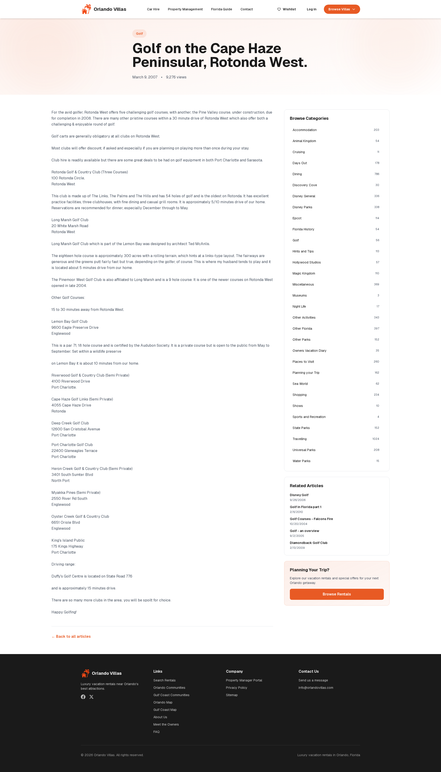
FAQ (156, 732)
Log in (312, 9)
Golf (139, 33)
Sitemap (232, 695)
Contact (246, 9)
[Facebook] (83, 697)
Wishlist (289, 9)
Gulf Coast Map (165, 710)
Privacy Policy (236, 688)
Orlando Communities (169, 688)
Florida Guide (221, 9)
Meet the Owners (166, 724)
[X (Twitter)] (91, 697)
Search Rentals (164, 680)
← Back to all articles (71, 636)
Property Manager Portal (244, 680)
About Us (160, 717)
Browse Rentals (337, 594)
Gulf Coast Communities (171, 695)
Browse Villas (339, 9)
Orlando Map (162, 702)
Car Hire (153, 9)
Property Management (185, 9)
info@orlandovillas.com (316, 688)
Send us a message (313, 680)
